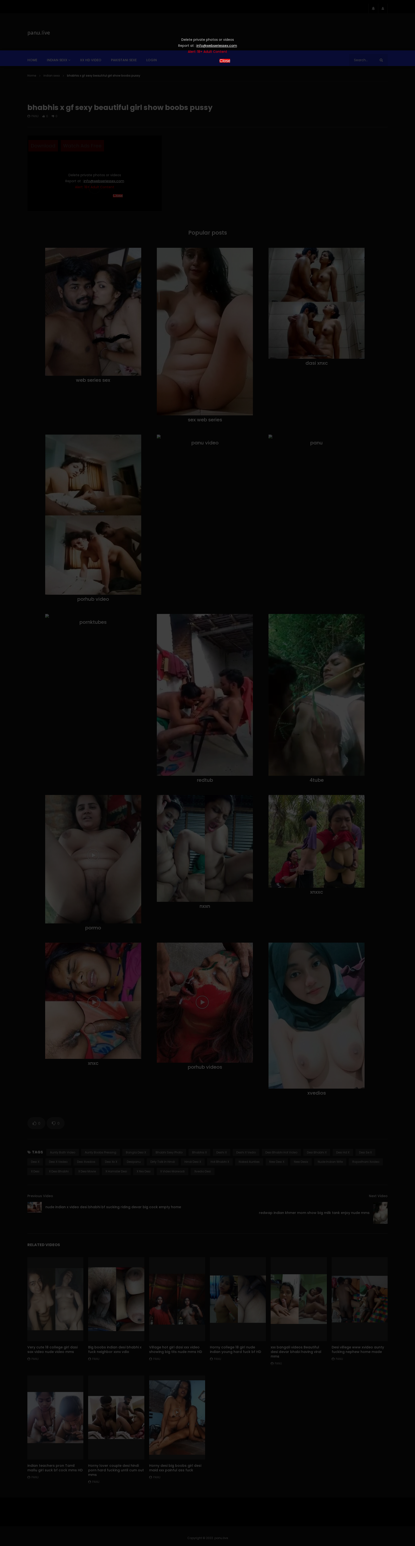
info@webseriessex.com (216, 45)
